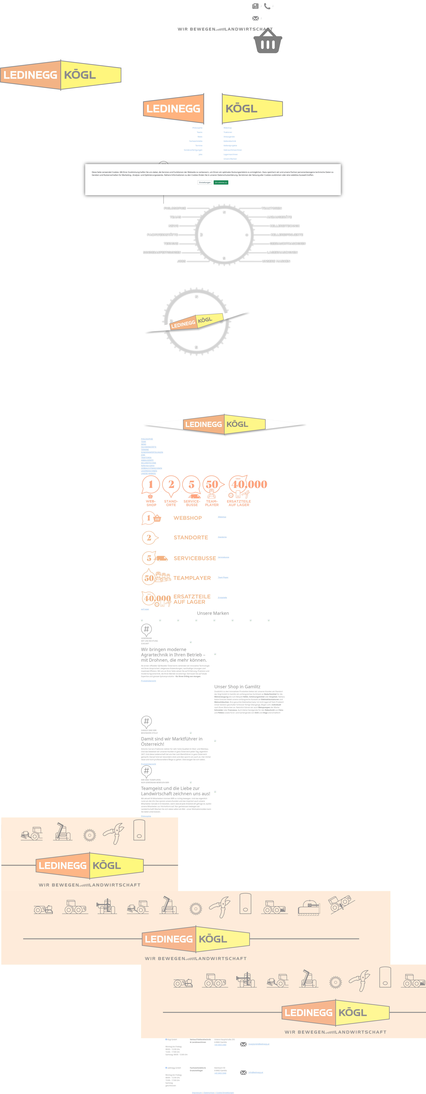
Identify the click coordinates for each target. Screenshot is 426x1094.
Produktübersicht (148, 681)
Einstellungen (205, 182)
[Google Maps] (166, 1039)
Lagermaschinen (231, 154)
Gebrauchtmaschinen (233, 150)
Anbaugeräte (229, 136)
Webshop (228, 128)
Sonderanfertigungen (193, 150)
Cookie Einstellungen (225, 1092)
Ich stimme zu (221, 182)
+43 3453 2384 (220, 1045)
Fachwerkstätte (195, 141)
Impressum (197, 1092)
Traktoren (228, 132)
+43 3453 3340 (220, 1073)
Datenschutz (209, 1092)
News (200, 136)
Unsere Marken (230, 159)
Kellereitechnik (230, 141)
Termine (198, 145)
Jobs (200, 154)
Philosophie (197, 128)
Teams (199, 132)
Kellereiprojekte (230, 145)
